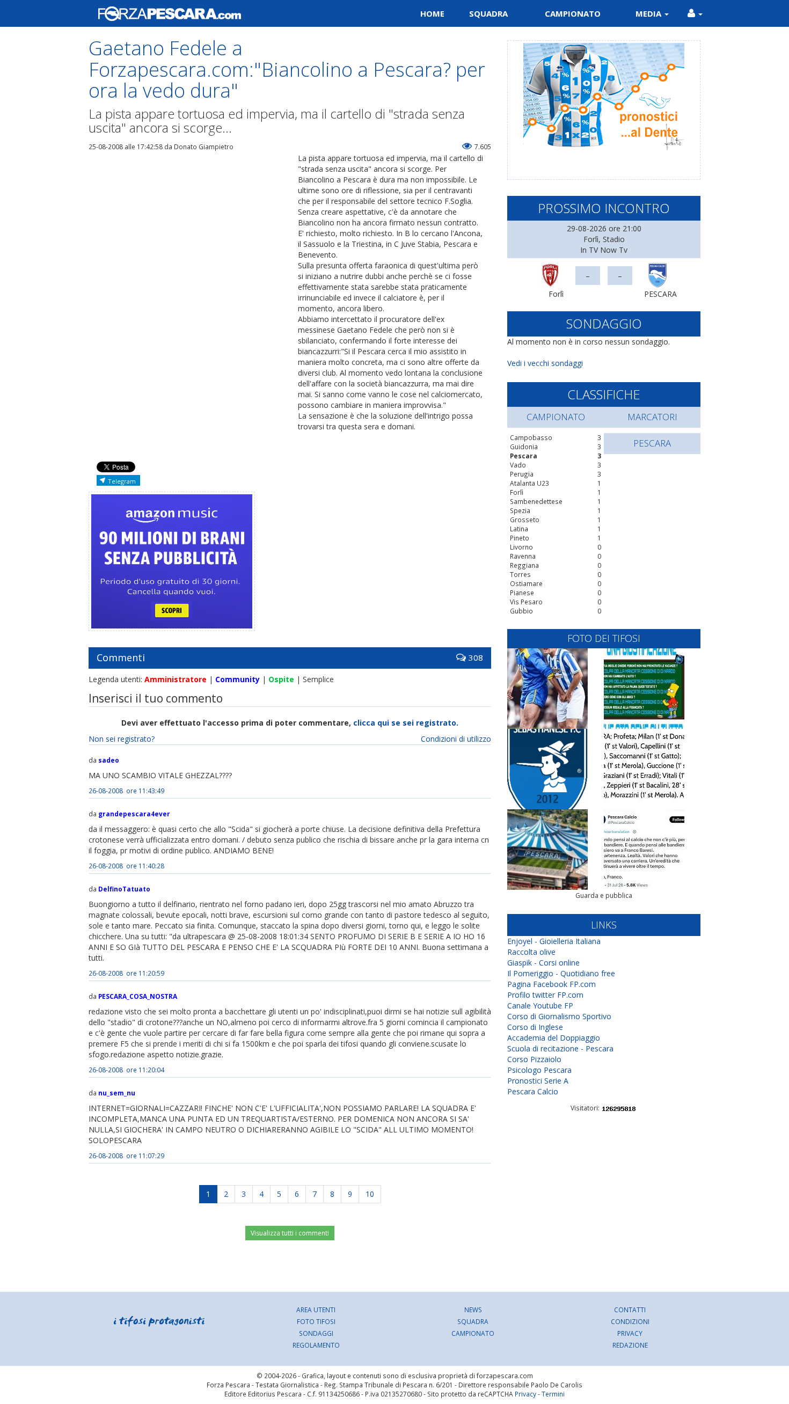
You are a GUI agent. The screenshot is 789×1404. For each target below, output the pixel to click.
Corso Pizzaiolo (534, 1059)
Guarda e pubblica (603, 895)
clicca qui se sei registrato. (405, 723)
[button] (695, 13)
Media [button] (649, 13)
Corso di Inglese (535, 1027)
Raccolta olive (531, 952)
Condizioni (630, 1321)
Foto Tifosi (316, 1321)
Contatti (630, 1309)
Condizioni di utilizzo (456, 739)
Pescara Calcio (532, 1091)
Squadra (488, 13)
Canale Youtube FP (540, 1005)
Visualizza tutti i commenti (290, 1233)
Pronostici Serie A (537, 1081)
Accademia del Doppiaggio (553, 1038)
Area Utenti (315, 1309)
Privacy (629, 1333)
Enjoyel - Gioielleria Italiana (554, 941)
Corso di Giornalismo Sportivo (559, 1016)
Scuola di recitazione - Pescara (560, 1048)
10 (370, 1194)
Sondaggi (316, 1333)
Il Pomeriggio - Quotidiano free (561, 973)
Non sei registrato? (122, 739)
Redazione (630, 1345)
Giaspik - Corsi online (543, 962)
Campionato (573, 13)
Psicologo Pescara (539, 1070)
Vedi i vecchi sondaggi (545, 363)
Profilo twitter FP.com (545, 995)
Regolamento (316, 1345)
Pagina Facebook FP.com (551, 984)
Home (432, 13)
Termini (553, 1394)
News (473, 1309)
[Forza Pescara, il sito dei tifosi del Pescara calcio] (237, 13)
